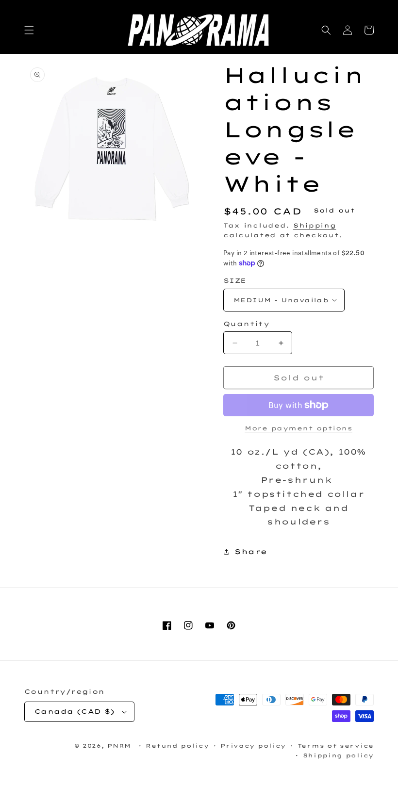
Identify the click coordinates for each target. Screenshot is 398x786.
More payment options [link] (298, 428)
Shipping (314, 225)
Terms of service (336, 745)
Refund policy (177, 745)
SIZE (235, 280)
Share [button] (250, 551)
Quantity (246, 324)
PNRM (119, 745)
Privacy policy (253, 745)
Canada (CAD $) (74, 711)
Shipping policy (338, 755)
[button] (29, 30)
